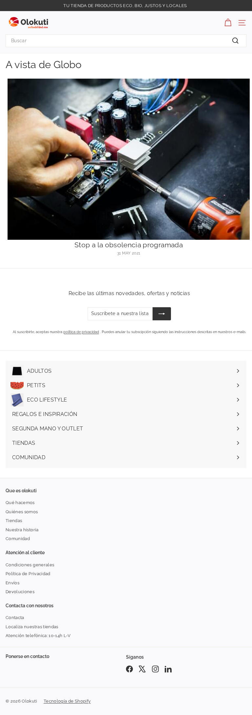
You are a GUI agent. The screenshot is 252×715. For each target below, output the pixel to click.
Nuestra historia (22, 529)
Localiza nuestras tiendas (32, 626)
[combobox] (126, 40)
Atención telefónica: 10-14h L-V (38, 635)
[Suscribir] (162, 313)
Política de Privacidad (28, 573)
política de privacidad (81, 332)
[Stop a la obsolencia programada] (129, 159)
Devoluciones (20, 591)
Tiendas (14, 520)
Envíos (12, 582)
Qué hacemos (20, 502)
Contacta (15, 617)
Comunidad (18, 538)
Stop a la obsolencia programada (128, 245)
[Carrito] (228, 22)
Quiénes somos (22, 511)
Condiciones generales (30, 564)
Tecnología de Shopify (67, 701)
